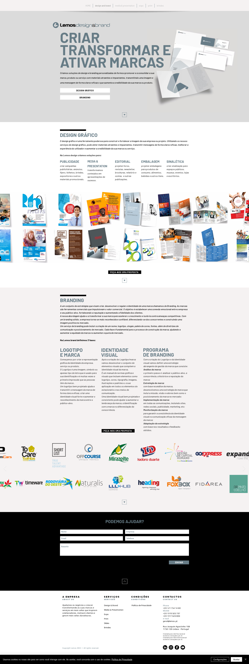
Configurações (220, 659)
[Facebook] (177, 647)
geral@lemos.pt (170, 621)
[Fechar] (245, 659)
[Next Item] (244, 227)
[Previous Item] (5, 227)
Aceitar (236, 659)
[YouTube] (183, 647)
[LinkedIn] (165, 647)
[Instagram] (171, 647)
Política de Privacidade (122, 659)
